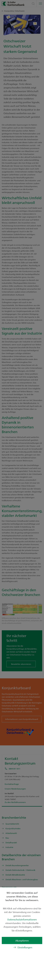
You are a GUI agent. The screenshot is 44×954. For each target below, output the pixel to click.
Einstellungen (25, 947)
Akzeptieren (22, 940)
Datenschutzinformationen (22, 919)
